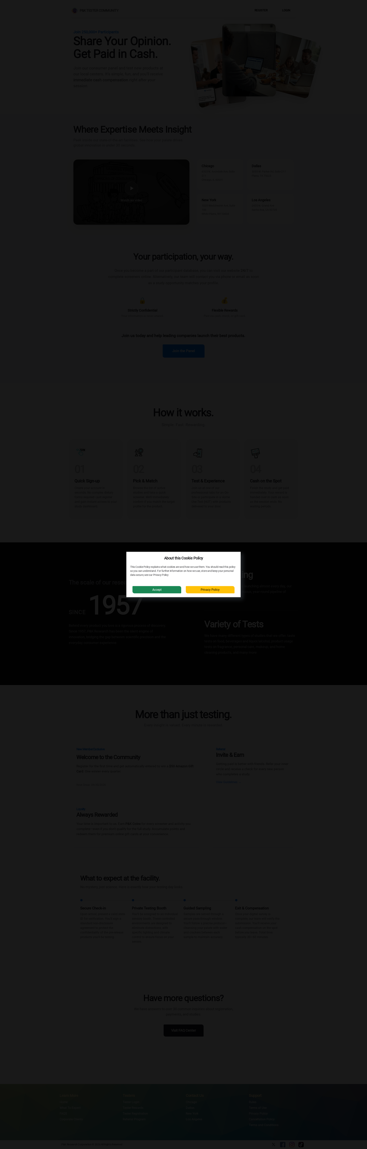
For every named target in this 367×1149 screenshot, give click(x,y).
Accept (157, 590)
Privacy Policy (210, 590)
